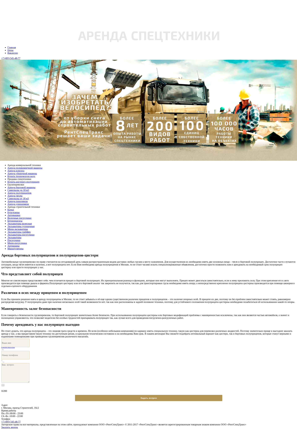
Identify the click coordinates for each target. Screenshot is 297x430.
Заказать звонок (9, 427)
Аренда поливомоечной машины (24, 168)
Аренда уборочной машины (22, 173)
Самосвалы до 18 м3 (18, 190)
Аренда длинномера (18, 204)
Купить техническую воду (21, 176)
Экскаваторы (14, 237)
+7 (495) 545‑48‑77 (10, 58)
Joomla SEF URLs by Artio (8, 347)
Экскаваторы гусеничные (21, 226)
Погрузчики (13, 240)
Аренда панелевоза (17, 201)
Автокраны (13, 246)
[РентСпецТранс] (148, 42)
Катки (10, 209)
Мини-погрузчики (17, 243)
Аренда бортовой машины (21, 187)
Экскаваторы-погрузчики (20, 234)
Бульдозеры (13, 212)
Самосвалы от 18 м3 (18, 198)
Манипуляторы (15, 248)
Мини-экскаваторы (17, 229)
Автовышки (13, 215)
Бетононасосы (14, 220)
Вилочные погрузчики (19, 218)
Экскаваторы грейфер (19, 232)
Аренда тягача (14, 195)
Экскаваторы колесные (19, 223)
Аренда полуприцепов (19, 193)
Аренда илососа (15, 170)
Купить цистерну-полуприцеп (23, 182)
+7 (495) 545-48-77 (11, 421)
